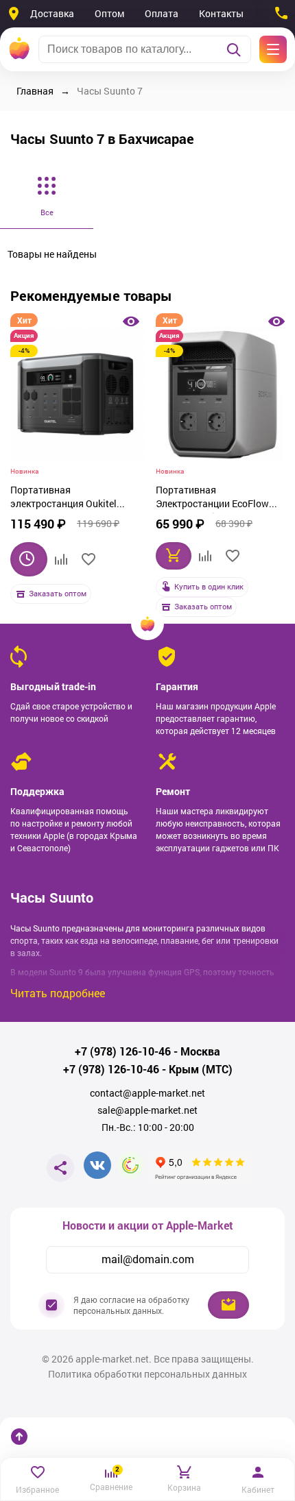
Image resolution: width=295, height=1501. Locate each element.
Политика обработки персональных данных (147, 1374)
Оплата (161, 13)
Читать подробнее (57, 993)
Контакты (221, 13)
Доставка (52, 13)
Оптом (109, 13)
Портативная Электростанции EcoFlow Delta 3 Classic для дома (212, 498)
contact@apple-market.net (147, 1093)
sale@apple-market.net (147, 1110)
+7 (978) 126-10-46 (123, 1051)
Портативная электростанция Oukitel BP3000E (63, 498)
